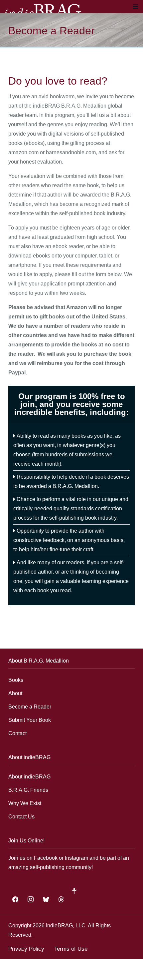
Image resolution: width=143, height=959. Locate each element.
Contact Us (21, 816)
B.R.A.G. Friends (28, 790)
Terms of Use (70, 949)
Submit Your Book (29, 720)
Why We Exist (24, 803)
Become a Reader (29, 707)
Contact (17, 733)
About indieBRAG (29, 776)
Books (15, 680)
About (15, 693)
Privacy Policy (26, 949)
